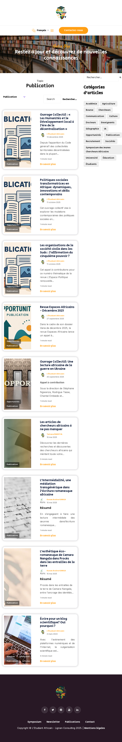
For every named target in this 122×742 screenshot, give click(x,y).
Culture (113, 116)
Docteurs (91, 122)
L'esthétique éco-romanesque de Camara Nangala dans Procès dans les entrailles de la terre (57, 558)
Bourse (89, 110)
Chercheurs (104, 110)
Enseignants (107, 122)
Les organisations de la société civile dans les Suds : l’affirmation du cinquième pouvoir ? (56, 250)
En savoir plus (48, 164)
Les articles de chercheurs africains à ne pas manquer (56, 425)
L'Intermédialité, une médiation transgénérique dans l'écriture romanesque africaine (56, 487)
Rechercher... (70, 99)
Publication (12, 164)
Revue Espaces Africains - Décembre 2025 (57, 309)
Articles (26, 661)
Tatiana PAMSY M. (55, 434)
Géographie (92, 128)
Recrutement (93, 141)
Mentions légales (94, 728)
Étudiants (91, 164)
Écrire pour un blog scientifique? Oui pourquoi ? (53, 622)
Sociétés (11, 656)
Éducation (108, 157)
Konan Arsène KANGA (56, 499)
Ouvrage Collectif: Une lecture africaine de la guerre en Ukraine (56, 365)
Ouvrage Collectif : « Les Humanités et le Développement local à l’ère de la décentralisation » (57, 122)
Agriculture (108, 103)
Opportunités (13, 159)
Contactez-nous (73, 30)
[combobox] (101, 77)
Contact (90, 722)
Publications (72, 722)
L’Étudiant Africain (55, 134)
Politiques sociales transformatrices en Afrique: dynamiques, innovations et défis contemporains (56, 187)
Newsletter (53, 722)
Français (42, 30)
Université (24, 656)
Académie (91, 103)
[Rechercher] (120, 77)
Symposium (34, 722)
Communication (95, 116)
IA (105, 128)
